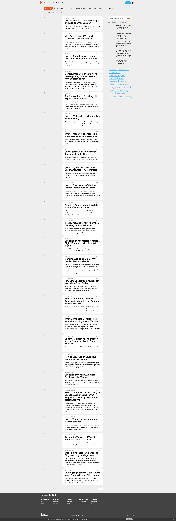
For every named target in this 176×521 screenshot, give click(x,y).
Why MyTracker (56, 3)
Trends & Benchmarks (95, 8)
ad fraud (121, 78)
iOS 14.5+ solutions (72, 507)
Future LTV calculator (72, 505)
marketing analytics (115, 72)
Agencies (43, 505)
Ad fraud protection (57, 509)
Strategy (47, 12)
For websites (69, 501)
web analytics (113, 69)
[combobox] (100, 489)
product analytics (123, 69)
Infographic (93, 507)
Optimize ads (55, 503)
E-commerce (43, 507)
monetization (113, 96)
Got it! (129, 519)
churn (111, 87)
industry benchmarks (121, 90)
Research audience (57, 505)
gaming (111, 90)
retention (128, 96)
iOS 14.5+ (112, 93)
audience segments (123, 84)
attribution (112, 84)
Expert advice (57, 12)
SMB (42, 501)
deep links (117, 87)
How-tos (70, 8)
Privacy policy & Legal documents (76, 515)
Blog (92, 503)
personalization (113, 81)
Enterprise (43, 503)
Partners (93, 509)
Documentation (94, 501)
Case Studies (80, 8)
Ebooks (92, 505)
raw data (121, 96)
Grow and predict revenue (58, 507)
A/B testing (123, 81)
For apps (68, 503)
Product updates (59, 8)
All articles (48, 8)
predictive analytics (114, 75)
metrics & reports (121, 93)
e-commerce (126, 87)
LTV (123, 75)
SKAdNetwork (113, 78)
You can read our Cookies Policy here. (79, 519)
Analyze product (56, 501)
